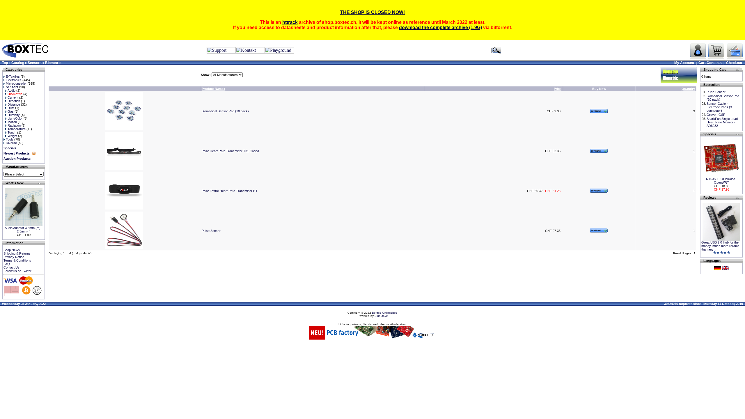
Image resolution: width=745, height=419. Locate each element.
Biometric (53, 63)
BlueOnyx (381, 315)
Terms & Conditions (17, 260)
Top (5, 63)
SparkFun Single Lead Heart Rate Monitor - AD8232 (722, 122)
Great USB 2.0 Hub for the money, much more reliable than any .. (720, 246)
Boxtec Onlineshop (385, 312)
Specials (9, 148)
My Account (684, 63)
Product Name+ (213, 88)
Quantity (688, 88)
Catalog (17, 63)
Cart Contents (710, 63)
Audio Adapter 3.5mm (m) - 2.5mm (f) (23, 229)
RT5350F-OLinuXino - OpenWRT (721, 180)
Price (557, 88)
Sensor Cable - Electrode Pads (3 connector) (719, 107)
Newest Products (16, 153)
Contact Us (11, 267)
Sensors (35, 63)
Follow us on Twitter (17, 271)
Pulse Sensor (211, 230)
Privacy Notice (13, 257)
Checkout (734, 63)
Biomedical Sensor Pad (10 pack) (225, 111)
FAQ (6, 264)
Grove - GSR (716, 114)
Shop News (11, 250)
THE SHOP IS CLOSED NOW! (372, 12)
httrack (290, 22)
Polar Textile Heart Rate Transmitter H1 (229, 191)
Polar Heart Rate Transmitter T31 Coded (230, 151)
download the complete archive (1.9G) (440, 27)
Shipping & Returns (17, 253)
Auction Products (17, 158)
